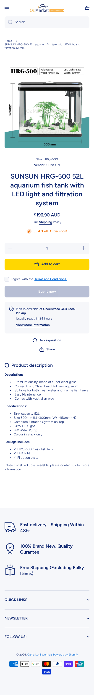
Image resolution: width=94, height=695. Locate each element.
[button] (87, 8)
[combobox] (47, 22)
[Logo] (47, 8)
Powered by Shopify (65, 654)
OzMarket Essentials (39, 654)
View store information (33, 325)
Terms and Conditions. (50, 279)
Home (8, 40)
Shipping (45, 222)
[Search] (9, 22)
